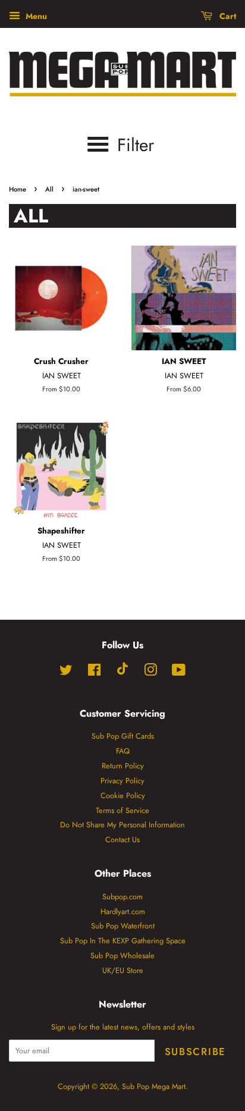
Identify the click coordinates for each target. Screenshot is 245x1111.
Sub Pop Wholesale (122, 955)
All (49, 189)
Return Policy (123, 765)
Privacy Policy (122, 780)
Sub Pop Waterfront (123, 925)
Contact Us (122, 839)
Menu (35, 16)
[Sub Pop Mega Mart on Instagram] (150, 672)
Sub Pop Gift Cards (123, 736)
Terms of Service (122, 810)
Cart (226, 16)
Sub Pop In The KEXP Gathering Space (123, 940)
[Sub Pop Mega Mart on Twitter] (66, 672)
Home (17, 189)
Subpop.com (122, 896)
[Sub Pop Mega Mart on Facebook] (94, 672)
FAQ (123, 751)
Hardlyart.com (122, 911)
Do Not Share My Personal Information (122, 824)
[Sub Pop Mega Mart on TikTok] (122, 672)
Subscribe (195, 1051)
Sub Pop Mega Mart (154, 1086)
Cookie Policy (122, 795)
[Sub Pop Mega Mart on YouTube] (179, 672)
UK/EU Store (122, 970)
